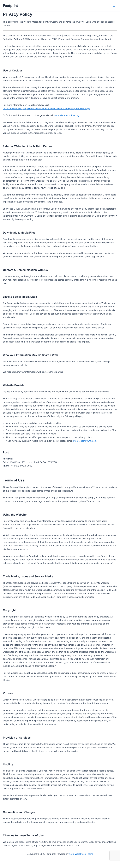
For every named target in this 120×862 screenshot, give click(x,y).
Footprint (10, 6)
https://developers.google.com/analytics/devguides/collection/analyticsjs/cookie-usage (46, 108)
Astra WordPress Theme (81, 854)
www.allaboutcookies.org (66, 115)
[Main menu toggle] (114, 6)
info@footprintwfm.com (85, 441)
